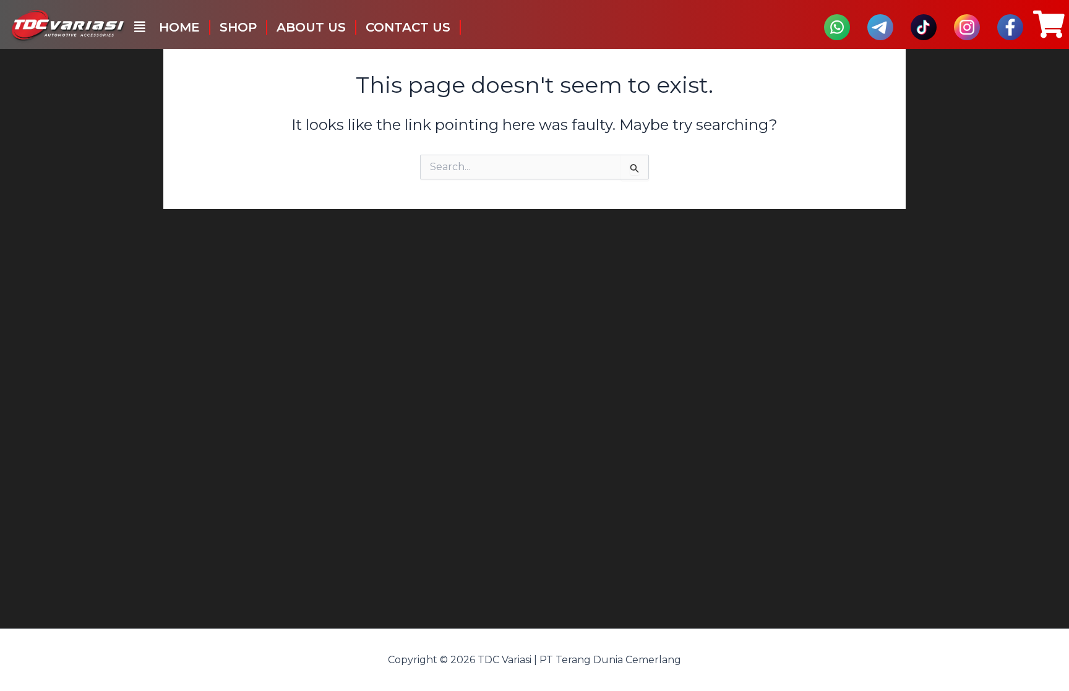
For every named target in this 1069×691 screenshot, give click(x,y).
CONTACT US (408, 27)
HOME (179, 27)
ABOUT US (311, 27)
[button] (140, 27)
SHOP (238, 27)
